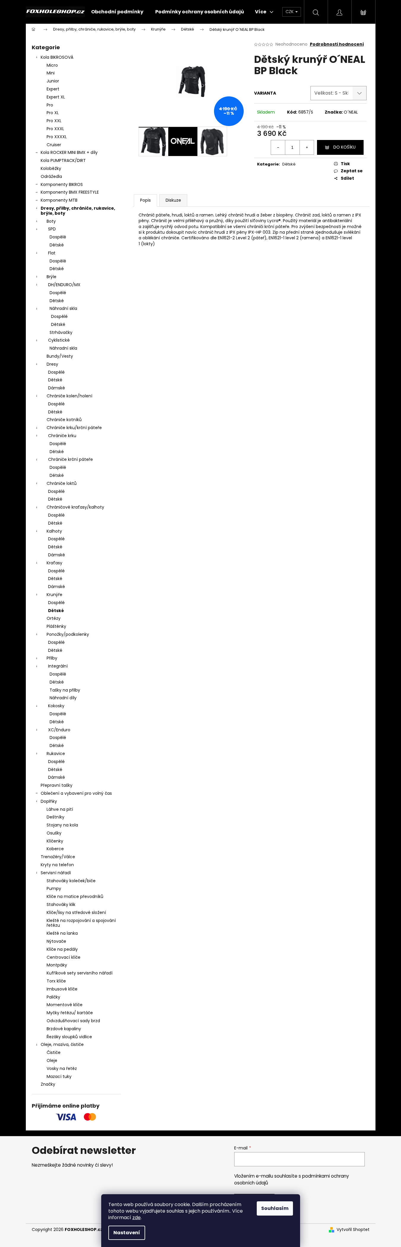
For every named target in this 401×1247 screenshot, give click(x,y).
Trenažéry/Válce (58, 857)
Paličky (53, 997)
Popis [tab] (145, 200)
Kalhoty (54, 531)
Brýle (51, 277)
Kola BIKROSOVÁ (57, 57)
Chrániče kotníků (64, 420)
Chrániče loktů (62, 483)
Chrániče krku (62, 436)
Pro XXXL (55, 129)
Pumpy (54, 888)
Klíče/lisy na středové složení (76, 912)
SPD (52, 229)
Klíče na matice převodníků (75, 896)
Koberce (55, 849)
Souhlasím (275, 1208)
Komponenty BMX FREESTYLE (70, 192)
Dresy (52, 364)
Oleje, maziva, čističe (62, 1044)
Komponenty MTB (59, 200)
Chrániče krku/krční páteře (74, 428)
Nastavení (126, 1232)
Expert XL (56, 97)
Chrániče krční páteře (70, 459)
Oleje (52, 1060)
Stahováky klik (61, 904)
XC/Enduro (59, 730)
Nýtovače (56, 941)
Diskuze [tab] (173, 200)
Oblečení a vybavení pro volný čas (76, 793)
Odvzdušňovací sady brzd (73, 1021)
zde (136, 1217)
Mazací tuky (59, 1076)
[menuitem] (117, 12)
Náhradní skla (63, 308)
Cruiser (54, 145)
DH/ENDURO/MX (64, 285)
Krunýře (54, 595)
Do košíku (344, 147)
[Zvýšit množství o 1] (306, 147)
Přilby (52, 658)
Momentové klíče (65, 1005)
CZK (290, 12)
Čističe (54, 1052)
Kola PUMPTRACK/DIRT (63, 160)
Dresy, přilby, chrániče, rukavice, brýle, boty (78, 210)
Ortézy (54, 618)
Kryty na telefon (57, 865)
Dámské (56, 388)
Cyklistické (59, 340)
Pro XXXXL (57, 137)
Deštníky (55, 817)
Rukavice (56, 754)
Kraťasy (54, 563)
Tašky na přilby (65, 690)
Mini (51, 73)
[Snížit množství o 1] (278, 147)
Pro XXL (54, 121)
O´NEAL (351, 112)
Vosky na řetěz (62, 1068)
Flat (52, 253)
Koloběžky (51, 168)
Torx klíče (56, 981)
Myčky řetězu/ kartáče (70, 1013)
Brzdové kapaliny (64, 1029)
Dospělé (58, 237)
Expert (53, 89)
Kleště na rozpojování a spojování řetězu (81, 923)
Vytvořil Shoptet (353, 1229)
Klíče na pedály (62, 949)
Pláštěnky (56, 626)
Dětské (57, 245)
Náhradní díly (63, 698)
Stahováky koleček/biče (71, 881)
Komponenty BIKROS (62, 184)
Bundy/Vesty (60, 356)
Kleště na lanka (62, 933)
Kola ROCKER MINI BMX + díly (69, 152)
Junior (53, 81)
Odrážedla (51, 176)
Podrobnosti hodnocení (337, 44)
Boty (51, 221)
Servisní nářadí (56, 873)
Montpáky (57, 965)
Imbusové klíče (62, 989)
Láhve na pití (60, 809)
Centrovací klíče (63, 957)
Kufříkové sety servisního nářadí (79, 973)
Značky (48, 1084)
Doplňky (49, 801)
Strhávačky (61, 332)
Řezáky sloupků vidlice (69, 1037)
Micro (52, 65)
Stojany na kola (62, 825)
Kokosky (56, 706)
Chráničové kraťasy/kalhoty (75, 507)
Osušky (54, 833)
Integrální (58, 666)
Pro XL (53, 113)
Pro (50, 105)
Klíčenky (55, 841)
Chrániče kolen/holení (69, 396)
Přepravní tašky (56, 785)
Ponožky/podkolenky (68, 634)
